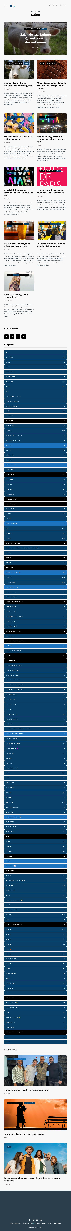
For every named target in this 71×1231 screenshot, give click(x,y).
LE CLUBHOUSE (35, 660)
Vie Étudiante (35, 1022)
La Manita (35, 645)
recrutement (35, 870)
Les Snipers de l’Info (35, 743)
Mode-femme (35, 782)
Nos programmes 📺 (28, 1223)
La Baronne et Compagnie (35, 616)
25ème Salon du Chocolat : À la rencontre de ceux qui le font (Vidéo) (51, 85)
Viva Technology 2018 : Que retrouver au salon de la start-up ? (51, 139)
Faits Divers (35, 508)
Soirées (35, 944)
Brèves (35, 386)
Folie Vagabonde (35, 523)
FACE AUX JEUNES (35, 499)
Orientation (35, 822)
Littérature (35, 753)
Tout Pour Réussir (35, 1007)
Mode (35, 778)
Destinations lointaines (35, 435)
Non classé (35, 802)
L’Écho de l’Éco (35, 611)
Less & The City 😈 (35, 748)
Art (8, 116)
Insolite (44, 28)
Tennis (35, 993)
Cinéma (35, 411)
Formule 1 (35, 533)
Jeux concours (35, 592)
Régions (35, 875)
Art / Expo (35, 357)
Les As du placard (35, 719)
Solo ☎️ (35, 949)
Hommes (35, 562)
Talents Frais (35, 983)
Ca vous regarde (35, 406)
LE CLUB (35, 655)
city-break (35, 416)
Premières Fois (35, 856)
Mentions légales (40, 1223)
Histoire (35, 557)
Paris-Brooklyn (35, 826)
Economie (35, 460)
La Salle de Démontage (35, 650)
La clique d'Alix (35, 626)
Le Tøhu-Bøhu (35, 699)
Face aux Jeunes (35, 504)
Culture (16, 275)
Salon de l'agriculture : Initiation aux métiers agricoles (19, 84)
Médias (35, 773)
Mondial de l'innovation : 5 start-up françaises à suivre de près (18, 193)
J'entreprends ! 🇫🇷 (35, 587)
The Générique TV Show (35, 998)
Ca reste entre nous (35, 401)
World (35, 1042)
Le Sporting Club (35, 694)
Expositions (35, 494)
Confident (35, 421)
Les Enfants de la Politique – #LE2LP (35, 729)
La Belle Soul (35, 621)
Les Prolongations (35, 738)
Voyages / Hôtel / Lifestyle (35, 1032)
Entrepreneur (44, 119)
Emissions (10, 1059)
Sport (35, 968)
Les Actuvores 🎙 (35, 714)
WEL (35, 1037)
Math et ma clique (35, 768)
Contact (50, 1223)
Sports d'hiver (35, 973)
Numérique (35, 812)
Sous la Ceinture (35, 958)
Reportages (35, 885)
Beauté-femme (35, 372)
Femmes (35, 513)
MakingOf (35, 758)
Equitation (35, 479)
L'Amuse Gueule (35, 606)
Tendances (35, 988)
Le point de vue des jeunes (35, 685)
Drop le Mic (35, 445)
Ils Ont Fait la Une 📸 (35, 572)
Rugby (35, 895)
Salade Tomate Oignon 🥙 (35, 900)
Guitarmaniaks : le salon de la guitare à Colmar (18, 137)
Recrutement (57, 1223)
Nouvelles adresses (35, 807)
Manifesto (35, 763)
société (35, 934)
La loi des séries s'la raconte (35, 641)
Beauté (35, 367)
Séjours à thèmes (35, 910)
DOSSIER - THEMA (35, 28)
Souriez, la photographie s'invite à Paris (16, 295)
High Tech (10, 172)
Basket (35, 362)
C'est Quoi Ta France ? (35, 396)
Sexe (35, 919)
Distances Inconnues (35, 440)
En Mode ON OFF (35, 465)
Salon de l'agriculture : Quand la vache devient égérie (35, 38)
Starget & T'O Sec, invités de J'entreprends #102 (26, 1090)
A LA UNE (27, 28)
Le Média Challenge (35, 670)
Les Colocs (35, 724)
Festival (35, 518)
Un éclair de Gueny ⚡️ (35, 1017)
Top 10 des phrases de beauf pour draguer (24, 1134)
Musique (35, 792)
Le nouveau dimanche (35, 680)
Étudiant (35, 484)
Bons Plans (14, 116)
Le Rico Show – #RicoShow (35, 689)
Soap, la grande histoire (35, 924)
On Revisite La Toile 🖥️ (35, 817)
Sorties (26, 63)
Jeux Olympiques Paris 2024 (35, 601)
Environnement (35, 474)
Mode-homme (35, 787)
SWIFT (35, 978)
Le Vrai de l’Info (35, 704)
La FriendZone (35, 636)
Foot (35, 528)
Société (10, 226)
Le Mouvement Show (35, 675)
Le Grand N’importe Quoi (35, 665)
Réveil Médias (35, 890)
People (35, 836)
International (35, 582)
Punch (35, 861)
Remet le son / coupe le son (35, 880)
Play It (35, 841)
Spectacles (11, 119)
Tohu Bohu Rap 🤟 (35, 1002)
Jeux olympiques (35, 597)
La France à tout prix (35, 631)
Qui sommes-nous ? (15, 1223)
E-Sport (35, 450)
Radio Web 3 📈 (35, 866)
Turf (35, 1012)
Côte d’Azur (35, 425)
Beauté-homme (35, 376)
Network (35, 797)
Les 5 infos (35, 709)
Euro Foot (35, 489)
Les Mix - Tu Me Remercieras (35, 734)
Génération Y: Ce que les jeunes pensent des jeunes (35, 548)
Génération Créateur (35, 543)
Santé (35, 905)
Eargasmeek (35, 455)
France (51, 119)
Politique (35, 846)
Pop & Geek (35, 851)
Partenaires (35, 831)
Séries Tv (35, 914)
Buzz (35, 391)
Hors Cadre (35, 567)
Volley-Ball (35, 1027)
